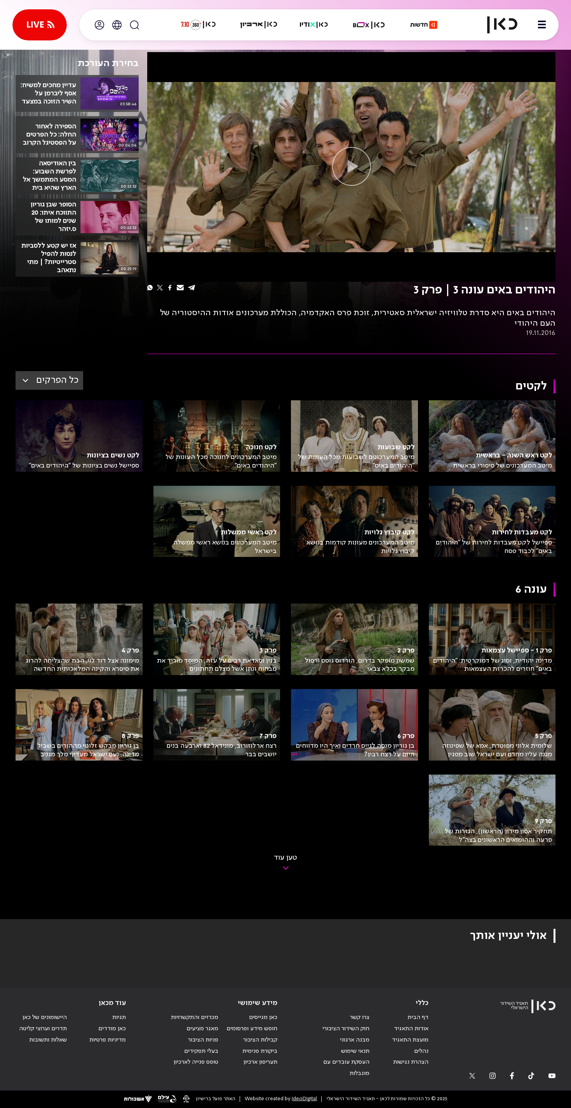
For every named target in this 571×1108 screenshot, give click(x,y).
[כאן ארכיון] (258, 24)
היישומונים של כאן (45, 1017)
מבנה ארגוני (354, 1040)
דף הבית (417, 1017)
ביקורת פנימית (259, 1051)
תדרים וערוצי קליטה (43, 1029)
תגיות (119, 1017)
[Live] (39, 24)
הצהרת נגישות (410, 1062)
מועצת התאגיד (410, 1040)
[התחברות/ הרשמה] (99, 25)
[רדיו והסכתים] (314, 24)
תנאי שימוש (355, 1051)
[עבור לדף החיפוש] (134, 25)
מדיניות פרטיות (107, 1040)
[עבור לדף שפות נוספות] (117, 25)
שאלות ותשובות (48, 1040)
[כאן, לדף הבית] (496, 25)
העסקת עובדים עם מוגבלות (346, 1068)
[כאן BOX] (369, 24)
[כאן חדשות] (424, 24)
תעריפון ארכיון (260, 1062)
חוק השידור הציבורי (345, 1029)
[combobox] (49, 380)
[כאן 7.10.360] (198, 24)
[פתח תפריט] (541, 24)
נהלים (421, 1051)
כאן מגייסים (263, 1017)
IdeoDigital (304, 1098)
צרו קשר (359, 1017)
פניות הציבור (203, 1040)
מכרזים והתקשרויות (194, 1017)
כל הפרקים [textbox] (57, 380)
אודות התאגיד (411, 1029)
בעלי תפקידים (201, 1051)
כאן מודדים (112, 1029)
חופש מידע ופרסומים (251, 1029)
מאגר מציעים (202, 1029)
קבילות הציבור (260, 1040)
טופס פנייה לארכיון (196, 1062)
